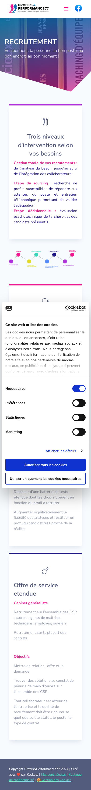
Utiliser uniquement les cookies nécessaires (45, 479)
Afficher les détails (61, 451)
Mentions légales (53, 774)
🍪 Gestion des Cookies (54, 780)
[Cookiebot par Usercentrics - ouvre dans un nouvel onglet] (65, 308)
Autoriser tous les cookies (45, 465)
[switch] (79, 403)
